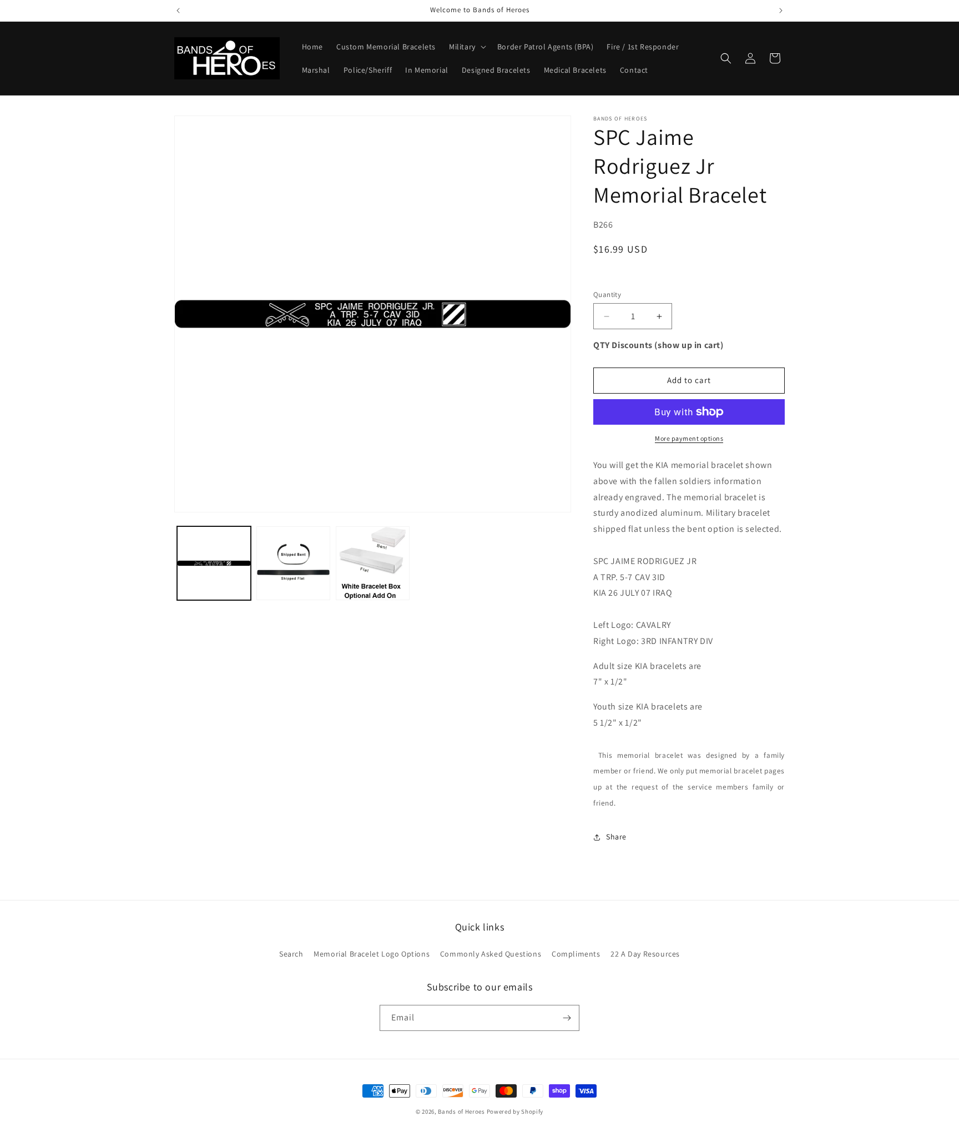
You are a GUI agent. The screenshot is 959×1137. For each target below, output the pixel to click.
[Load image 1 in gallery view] (214, 563)
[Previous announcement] (178, 10)
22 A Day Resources (645, 954)
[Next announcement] (781, 10)
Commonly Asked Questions (490, 954)
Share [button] (616, 837)
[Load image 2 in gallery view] (293, 563)
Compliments (576, 954)
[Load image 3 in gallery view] (373, 563)
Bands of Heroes (461, 1111)
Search (291, 954)
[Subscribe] (566, 1018)
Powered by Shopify (515, 1111)
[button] (466, 46)
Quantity (607, 294)
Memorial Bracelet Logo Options (372, 954)
